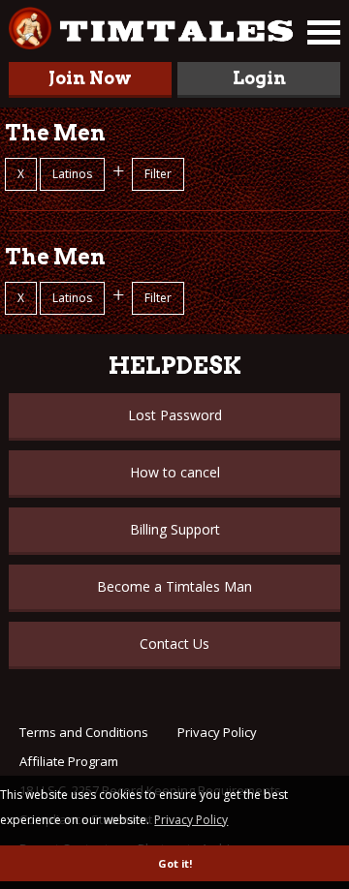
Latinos (72, 174)
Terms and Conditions (83, 732)
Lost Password (175, 415)
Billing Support (175, 529)
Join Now (90, 78)
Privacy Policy (217, 732)
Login (259, 78)
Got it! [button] (175, 863)
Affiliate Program (68, 761)
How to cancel (175, 472)
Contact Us (174, 643)
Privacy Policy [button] (191, 820)
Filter (158, 174)
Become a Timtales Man (174, 586)
